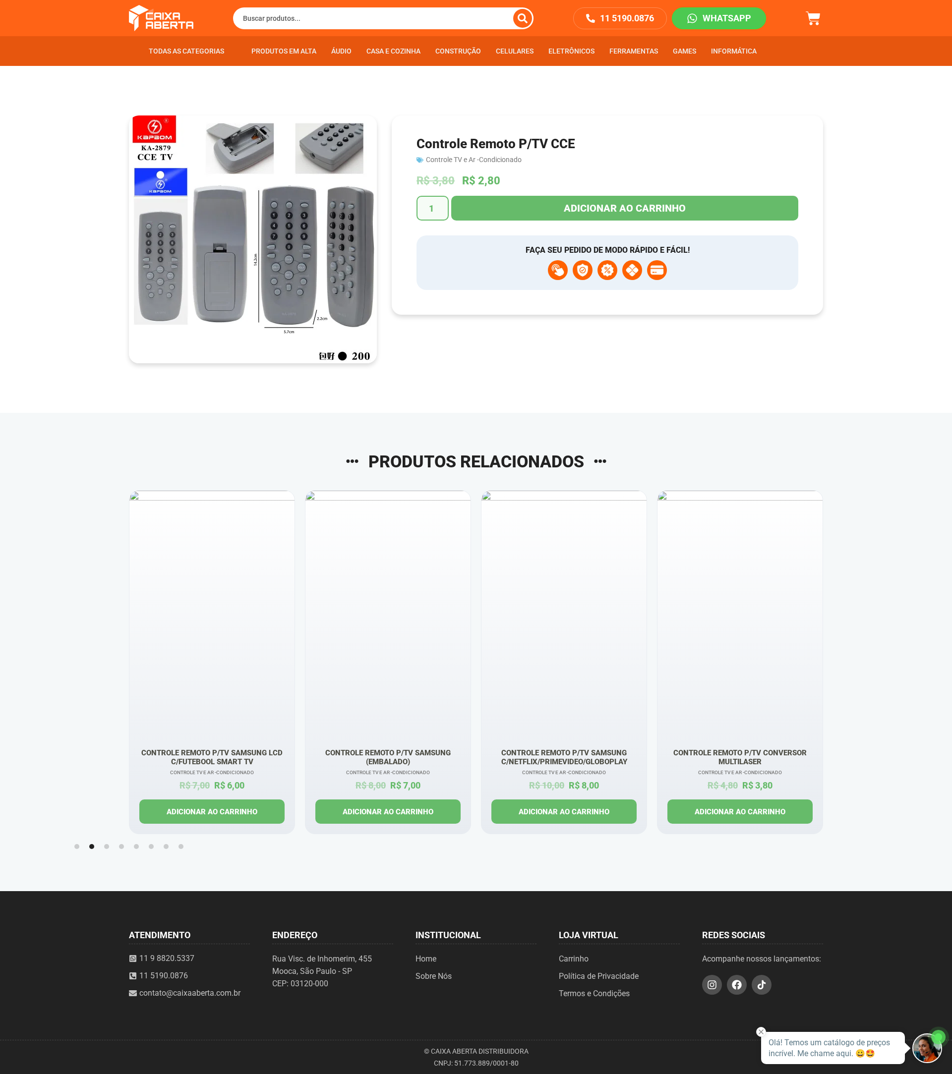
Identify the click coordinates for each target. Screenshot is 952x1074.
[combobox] (383, 18)
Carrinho (574, 958)
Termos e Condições (594, 993)
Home (426, 958)
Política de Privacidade (599, 976)
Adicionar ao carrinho (625, 208)
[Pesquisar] (522, 18)
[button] (76, 846)
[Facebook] (737, 985)
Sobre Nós (434, 976)
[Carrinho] (813, 17)
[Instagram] (712, 985)
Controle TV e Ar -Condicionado (474, 160)
